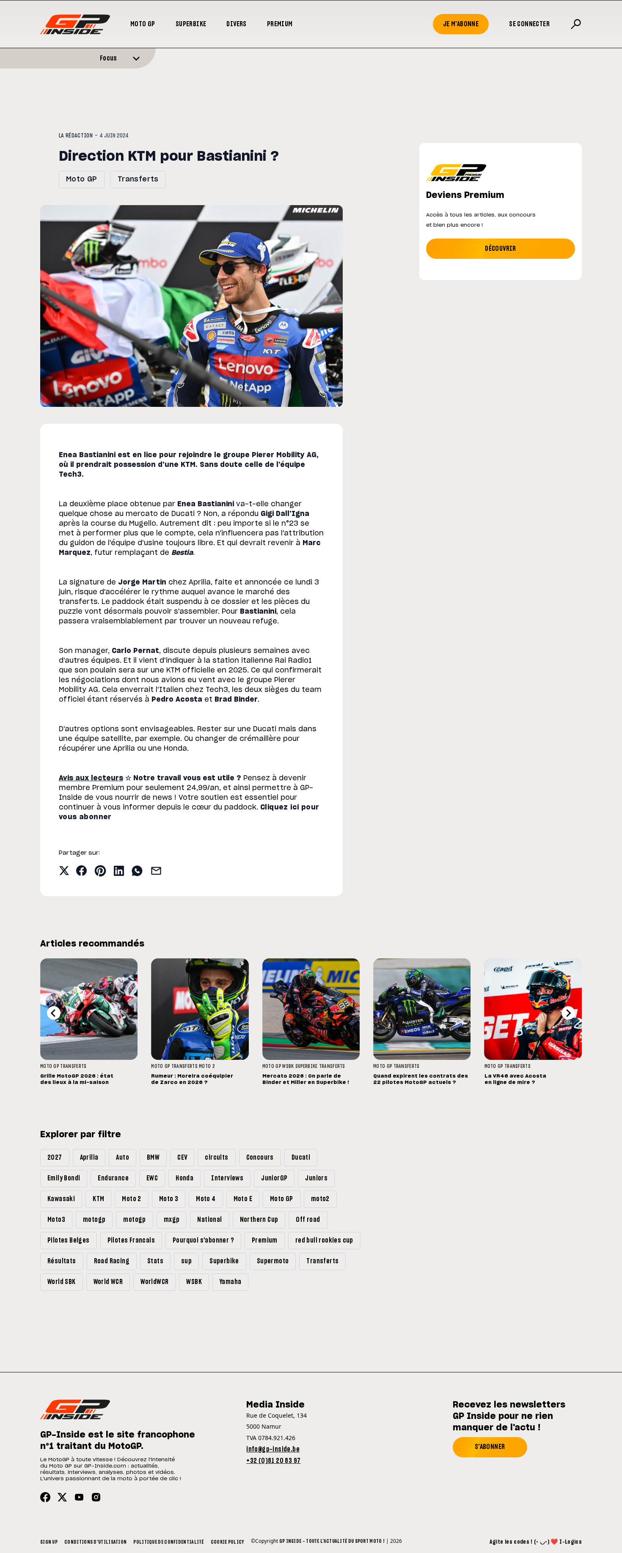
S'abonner (490, 1446)
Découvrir (500, 248)
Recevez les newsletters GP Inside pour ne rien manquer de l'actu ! (509, 1416)
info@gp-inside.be (273, 1449)
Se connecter (529, 24)
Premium (280, 24)
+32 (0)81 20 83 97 (273, 1460)
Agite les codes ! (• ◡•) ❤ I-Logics (536, 1542)
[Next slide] (568, 1013)
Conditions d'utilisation (95, 1542)
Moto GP (142, 24)
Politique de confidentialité (168, 1542)
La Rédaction (76, 136)
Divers (236, 24)
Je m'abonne (461, 24)
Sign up (49, 1542)
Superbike (191, 24)
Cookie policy (227, 1542)
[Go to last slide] (54, 1013)
